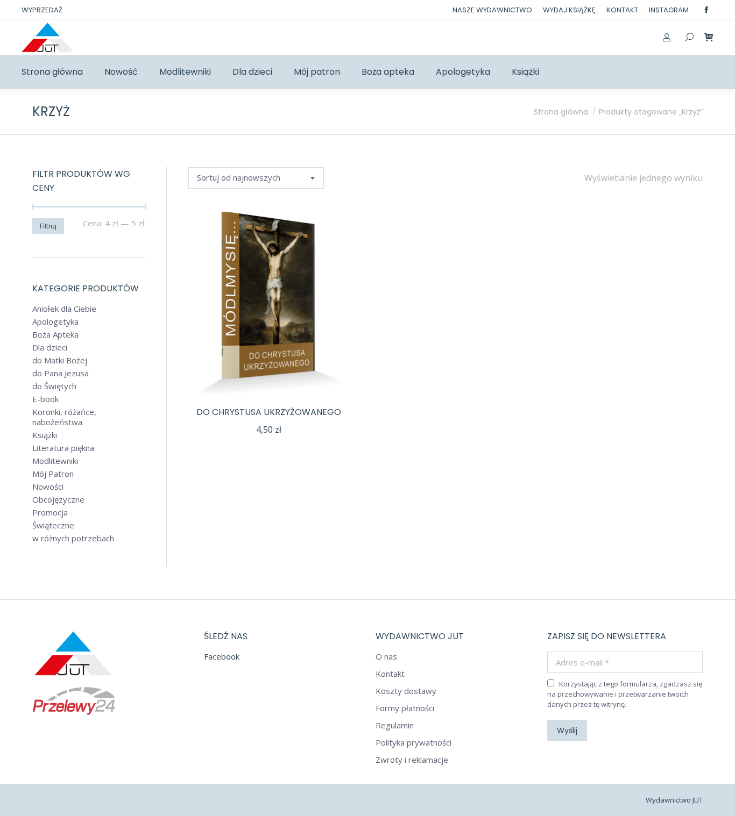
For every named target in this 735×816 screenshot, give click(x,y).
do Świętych (54, 386)
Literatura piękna (63, 448)
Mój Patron (53, 474)
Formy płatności (405, 708)
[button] (335, 383)
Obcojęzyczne (58, 500)
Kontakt (390, 674)
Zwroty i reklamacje (412, 760)
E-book (45, 399)
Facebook (221, 656)
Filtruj (48, 226)
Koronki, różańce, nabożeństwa (64, 417)
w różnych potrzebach (73, 538)
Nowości (47, 487)
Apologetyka (55, 322)
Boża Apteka (55, 335)
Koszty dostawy (406, 691)
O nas (386, 657)
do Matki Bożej (59, 360)
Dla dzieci (49, 347)
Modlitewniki (55, 461)
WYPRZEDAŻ (42, 10)
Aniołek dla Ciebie (64, 309)
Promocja (50, 512)
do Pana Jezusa (60, 373)
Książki (44, 435)
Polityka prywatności (413, 743)
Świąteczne (53, 525)
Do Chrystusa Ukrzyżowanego (268, 412)
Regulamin (395, 725)
